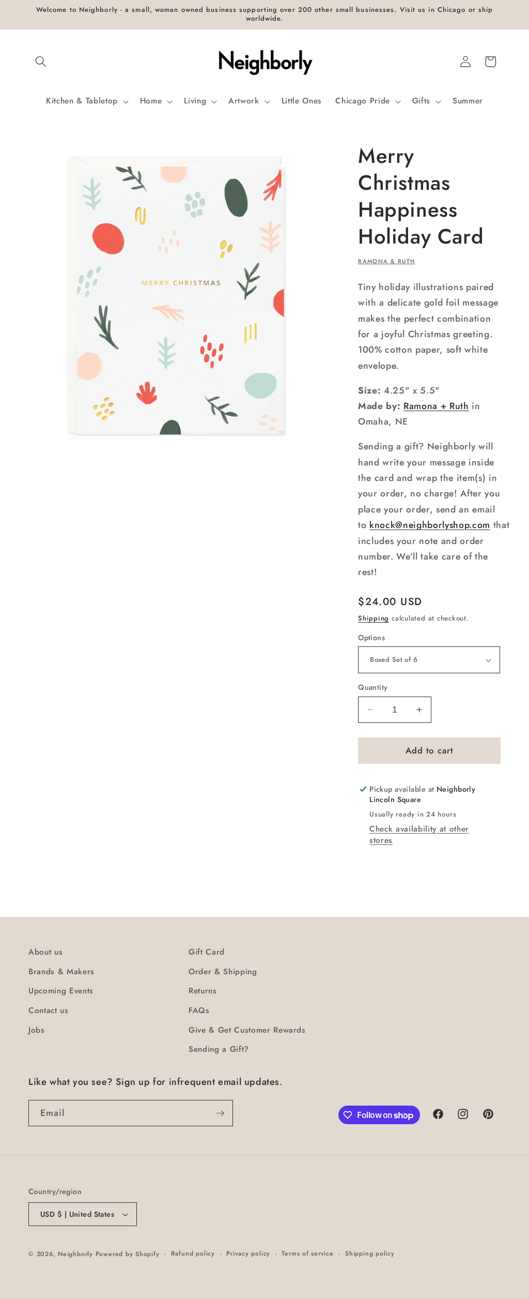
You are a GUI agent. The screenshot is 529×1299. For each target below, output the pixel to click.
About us (45, 952)
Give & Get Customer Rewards (247, 1030)
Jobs (36, 1030)
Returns (203, 990)
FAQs (199, 1010)
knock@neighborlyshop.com (429, 525)
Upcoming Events (61, 990)
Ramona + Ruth (436, 406)
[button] (40, 61)
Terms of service (307, 1253)
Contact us (48, 1010)
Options (371, 637)
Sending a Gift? (219, 1049)
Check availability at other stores (419, 834)
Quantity (373, 687)
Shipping (373, 618)
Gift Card (207, 952)
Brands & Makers (61, 971)
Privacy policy (248, 1253)
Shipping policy (370, 1253)
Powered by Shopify (128, 1254)
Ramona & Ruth (386, 261)
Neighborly (75, 1254)
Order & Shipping (223, 971)
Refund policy (193, 1253)
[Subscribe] (220, 1113)
